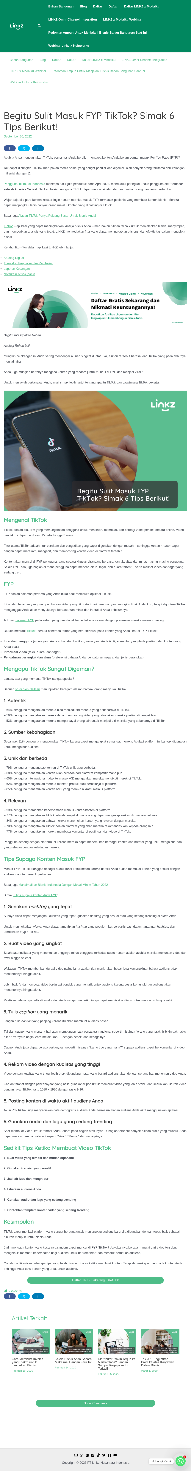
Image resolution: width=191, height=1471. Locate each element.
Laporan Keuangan (17, 268)
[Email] (76, 1455)
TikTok (31, 631)
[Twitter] (104, 1455)
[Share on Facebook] (10, 148)
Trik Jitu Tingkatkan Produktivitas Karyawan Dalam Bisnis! (157, 1362)
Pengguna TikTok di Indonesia (24, 184)
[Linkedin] (87, 1455)
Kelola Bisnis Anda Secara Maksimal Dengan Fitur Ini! (73, 1360)
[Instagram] (92, 1455)
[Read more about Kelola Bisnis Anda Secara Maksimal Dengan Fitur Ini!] (74, 1341)
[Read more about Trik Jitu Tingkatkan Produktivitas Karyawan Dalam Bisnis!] (160, 1341)
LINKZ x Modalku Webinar (122, 19)
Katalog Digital (14, 258)
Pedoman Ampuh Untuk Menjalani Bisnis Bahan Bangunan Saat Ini (97, 32)
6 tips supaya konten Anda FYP (35, 895)
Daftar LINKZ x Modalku (141, 6)
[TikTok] (98, 1455)
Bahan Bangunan (60, 6)
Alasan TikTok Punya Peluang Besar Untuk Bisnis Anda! (57, 215)
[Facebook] (109, 1455)
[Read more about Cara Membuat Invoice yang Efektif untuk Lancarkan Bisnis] (31, 1341)
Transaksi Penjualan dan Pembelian (28, 263)
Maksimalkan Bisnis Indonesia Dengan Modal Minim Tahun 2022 (63, 885)
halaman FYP (24, 620)
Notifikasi (19, 274)
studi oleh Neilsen (27, 689)
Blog (83, 6)
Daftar (97, 6)
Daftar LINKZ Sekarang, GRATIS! (95, 1280)
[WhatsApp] (81, 1455)
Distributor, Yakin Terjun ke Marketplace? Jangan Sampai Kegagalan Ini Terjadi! (116, 1363)
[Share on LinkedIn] (38, 148)
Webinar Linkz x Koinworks (68, 45)
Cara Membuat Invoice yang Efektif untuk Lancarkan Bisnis (27, 1362)
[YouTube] (115, 1455)
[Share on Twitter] (24, 148)
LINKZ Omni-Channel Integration (72, 19)
